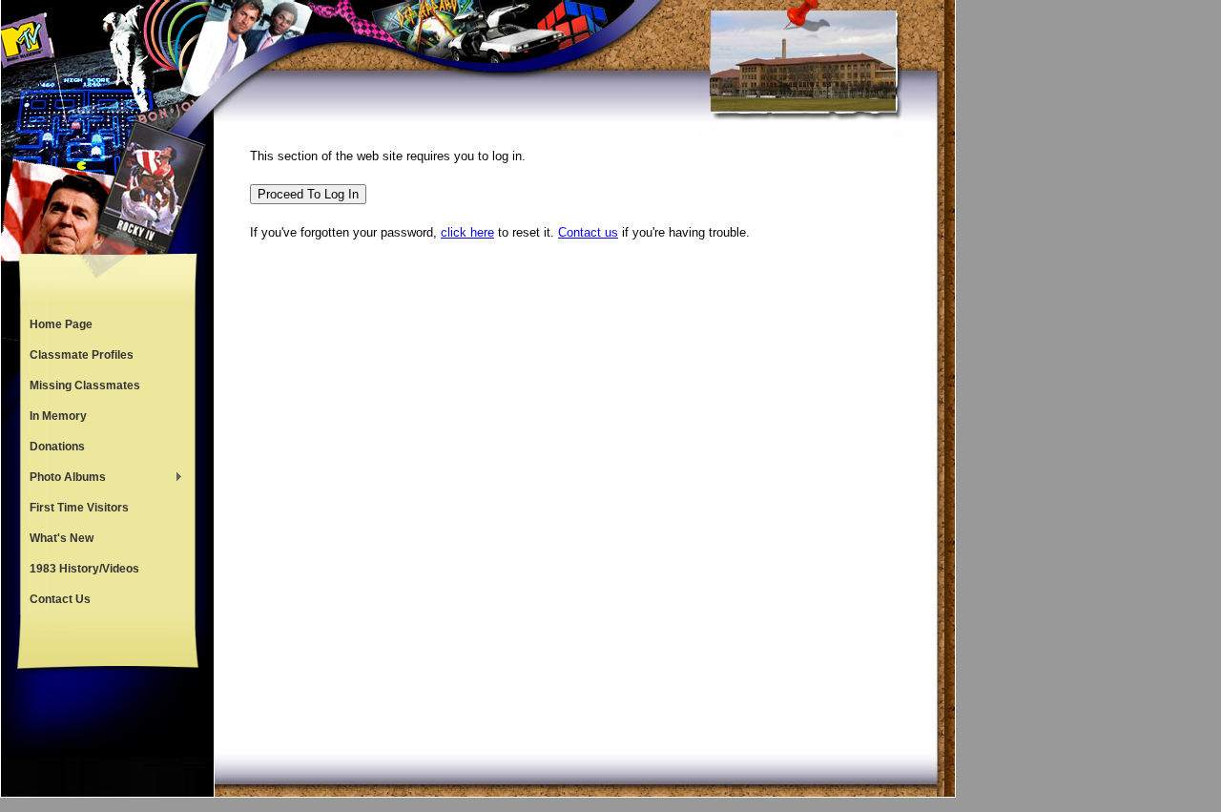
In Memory (58, 416)
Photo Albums (63, 479)
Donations (57, 446)
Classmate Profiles (82, 355)
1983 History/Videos (84, 568)
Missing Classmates (85, 385)
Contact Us (60, 599)
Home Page (61, 324)
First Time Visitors (79, 507)
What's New (61, 538)
